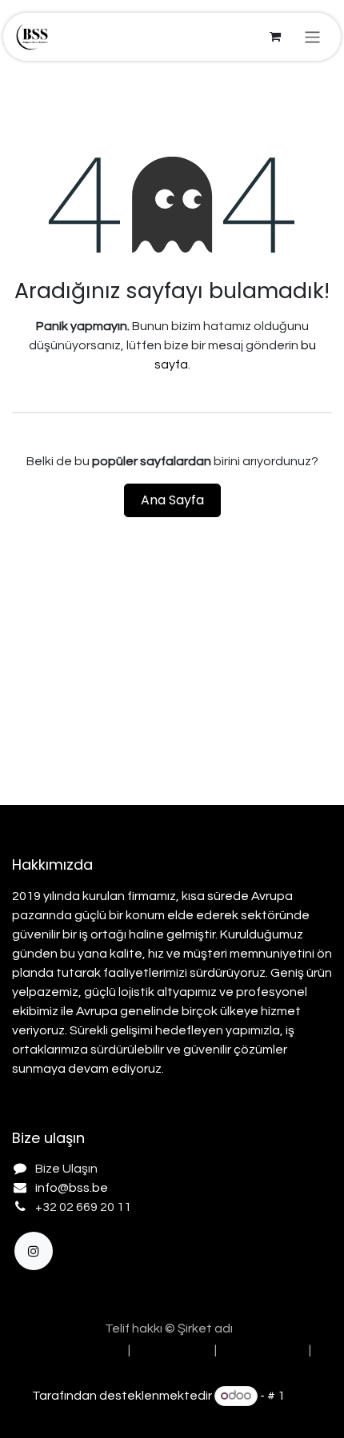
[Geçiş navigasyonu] (312, 36)
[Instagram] (33, 1251)
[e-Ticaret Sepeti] (275, 37)
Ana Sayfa (172, 500)
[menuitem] (72, 1350)
